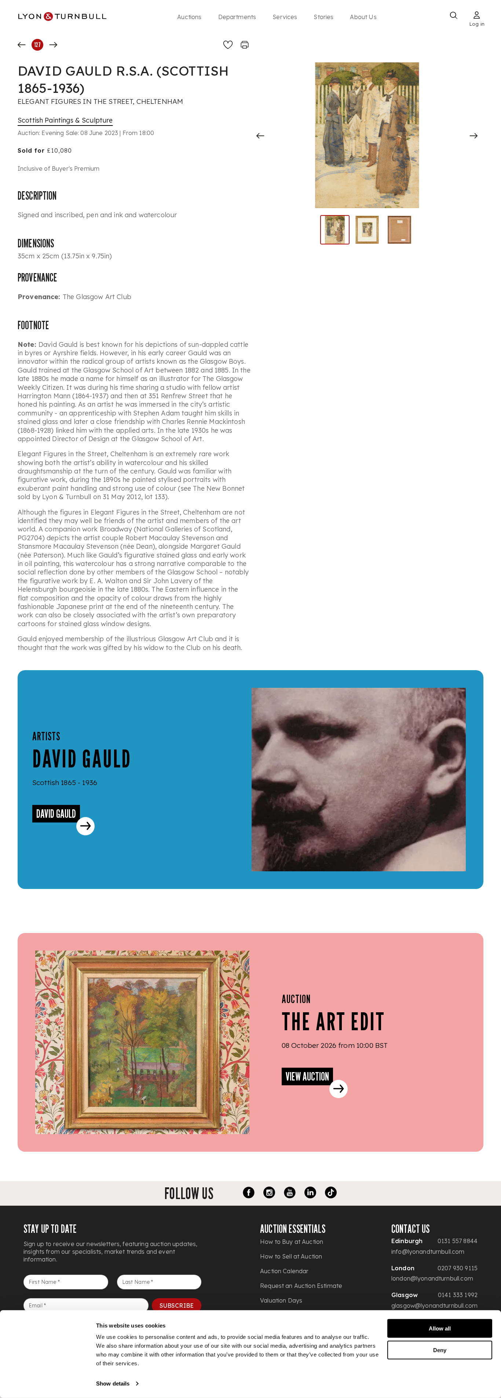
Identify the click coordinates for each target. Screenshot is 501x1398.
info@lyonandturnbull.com (428, 1251)
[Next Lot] (53, 45)
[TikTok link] (331, 1194)
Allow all (440, 1328)
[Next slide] (473, 136)
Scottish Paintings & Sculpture (65, 120)
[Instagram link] (269, 1194)
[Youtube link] (290, 1194)
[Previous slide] (260, 136)
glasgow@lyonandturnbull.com (434, 1305)
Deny (439, 1350)
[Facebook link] (249, 1194)
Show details (112, 1383)
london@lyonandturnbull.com (432, 1278)
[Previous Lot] (22, 45)
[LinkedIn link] (310, 1194)
